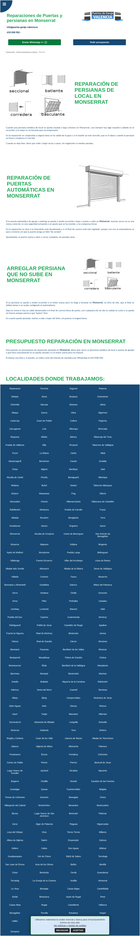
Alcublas (73, 770)
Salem (44, 840)
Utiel (103, 469)
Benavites (73, 805)
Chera (103, 797)
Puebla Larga (73, 552)
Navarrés (102, 577)
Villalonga (14, 560)
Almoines (102, 641)
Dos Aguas (73, 848)
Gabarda (44, 730)
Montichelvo (44, 805)
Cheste (44, 501)
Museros (15, 544)
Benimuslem (103, 805)
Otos (44, 832)
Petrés (44, 762)
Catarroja (14, 421)
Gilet (103, 609)
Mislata (14, 396)
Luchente (44, 609)
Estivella (103, 722)
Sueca (44, 412)
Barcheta (14, 673)
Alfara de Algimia (15, 840)
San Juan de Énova (14, 864)
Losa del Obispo (15, 832)
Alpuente (102, 770)
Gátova (102, 840)
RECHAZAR (62, 930)
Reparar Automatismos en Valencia (26, 52)
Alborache (73, 746)
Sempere (14, 931)
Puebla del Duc (15, 617)
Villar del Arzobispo (73, 560)
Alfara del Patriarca (102, 585)
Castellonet (73, 905)
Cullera (73, 421)
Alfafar (44, 437)
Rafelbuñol (15, 509)
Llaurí (15, 714)
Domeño (44, 797)
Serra (15, 593)
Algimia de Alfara (44, 746)
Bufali (15, 897)
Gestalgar (15, 789)
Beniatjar (44, 889)
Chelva (102, 657)
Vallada (14, 577)
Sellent (15, 848)
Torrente (44, 388)
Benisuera (44, 897)
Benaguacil (73, 477)
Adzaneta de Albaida (44, 722)
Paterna (103, 388)
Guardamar (102, 872)
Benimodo (73, 633)
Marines (103, 673)
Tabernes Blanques (102, 485)
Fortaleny (73, 754)
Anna (14, 601)
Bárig (44, 698)
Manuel (73, 609)
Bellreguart (102, 552)
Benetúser (44, 461)
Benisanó (14, 649)
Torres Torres (73, 832)
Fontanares (14, 754)
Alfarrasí (103, 714)
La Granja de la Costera (44, 880)
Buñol (44, 485)
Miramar (103, 649)
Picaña (44, 477)
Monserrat (15, 534)
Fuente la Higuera (15, 633)
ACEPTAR (78, 930)
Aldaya (15, 412)
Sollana (73, 544)
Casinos (44, 617)
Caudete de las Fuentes (102, 781)
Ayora (103, 526)
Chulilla (44, 781)
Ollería (103, 493)
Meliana (15, 485)
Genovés (102, 593)
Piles (44, 601)
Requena (14, 437)
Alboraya (73, 429)
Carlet (73, 453)
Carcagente (15, 429)
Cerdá (73, 872)
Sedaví (73, 485)
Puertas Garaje (10, 52)
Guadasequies (15, 856)
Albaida (14, 518)
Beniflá (102, 864)
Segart (103, 913)
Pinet (102, 897)
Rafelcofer (103, 682)
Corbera (44, 577)
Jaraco (44, 526)
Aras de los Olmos (44, 864)
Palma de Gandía (73, 657)
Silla (44, 445)
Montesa (103, 690)
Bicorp (15, 813)
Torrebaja (102, 856)
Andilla (73, 880)
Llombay (15, 609)
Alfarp (15, 698)
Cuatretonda (73, 617)
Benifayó (73, 469)
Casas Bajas (73, 889)
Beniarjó (44, 673)
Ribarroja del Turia (103, 437)
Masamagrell (15, 461)
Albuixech (44, 568)
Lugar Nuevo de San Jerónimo (44, 814)
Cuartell (73, 690)
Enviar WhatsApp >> (33, 42)
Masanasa (44, 493)
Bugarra (15, 781)
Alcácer (14, 493)
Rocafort (44, 518)
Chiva (15, 469)
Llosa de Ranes (102, 560)
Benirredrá (73, 673)
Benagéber (15, 913)
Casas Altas (15, 905)
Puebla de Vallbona (15, 445)
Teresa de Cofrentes (15, 797)
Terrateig (15, 880)
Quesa (44, 789)
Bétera (73, 437)
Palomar (103, 813)
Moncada (102, 429)
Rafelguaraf (15, 625)
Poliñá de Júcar (44, 625)
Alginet (44, 469)
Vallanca (103, 905)
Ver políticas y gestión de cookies (70, 925)
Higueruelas (102, 824)
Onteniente (102, 396)
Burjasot (73, 396)
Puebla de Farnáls (73, 509)
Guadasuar (15, 526)
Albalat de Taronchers (102, 738)
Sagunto (73, 388)
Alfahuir (102, 848)
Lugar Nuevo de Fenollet (15, 771)
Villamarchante (73, 501)
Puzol (15, 453)
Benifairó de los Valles (73, 649)
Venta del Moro (44, 690)
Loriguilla (73, 722)
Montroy (103, 617)
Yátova (14, 641)
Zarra (15, 824)
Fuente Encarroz (44, 560)
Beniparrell (15, 657)
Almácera (44, 509)
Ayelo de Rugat (73, 897)
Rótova (102, 706)
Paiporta (103, 421)
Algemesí (102, 412)
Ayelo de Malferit (15, 552)
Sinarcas (15, 730)
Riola (44, 665)
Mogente (102, 544)
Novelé (73, 781)
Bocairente (44, 552)
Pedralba (73, 601)
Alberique (102, 477)
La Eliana (44, 453)
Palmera (103, 746)
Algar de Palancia (44, 824)
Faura (73, 577)
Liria (44, 429)
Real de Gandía (44, 641)
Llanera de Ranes (73, 738)
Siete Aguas (15, 706)
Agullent (103, 625)
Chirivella (14, 404)
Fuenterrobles (73, 789)
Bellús (73, 864)
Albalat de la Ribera (73, 568)
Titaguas (73, 824)
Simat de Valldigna (103, 568)
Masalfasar (44, 657)
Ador (44, 706)
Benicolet (73, 813)
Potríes (73, 762)
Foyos (103, 509)
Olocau (73, 706)
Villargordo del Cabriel (14, 805)
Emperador (73, 840)
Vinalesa (44, 593)
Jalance (15, 746)
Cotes (15, 872)
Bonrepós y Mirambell (14, 585)
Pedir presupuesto (99, 42)
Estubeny (73, 913)
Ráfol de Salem (73, 856)
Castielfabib (102, 889)
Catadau (103, 601)
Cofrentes (103, 754)
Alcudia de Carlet (15, 477)
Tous (73, 730)
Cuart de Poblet (44, 421)
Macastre (73, 714)
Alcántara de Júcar (103, 698)
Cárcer (73, 641)
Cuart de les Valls (44, 738)
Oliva (73, 412)
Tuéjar (44, 714)
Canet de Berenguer (73, 534)
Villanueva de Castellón (102, 501)
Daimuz (73, 585)
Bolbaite (44, 682)
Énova (44, 754)
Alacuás (44, 404)
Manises (73, 404)
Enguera (73, 526)
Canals (73, 461)
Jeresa (102, 633)
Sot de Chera (44, 856)
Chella (73, 593)
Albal (102, 453)
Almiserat (102, 880)
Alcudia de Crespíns (44, 534)
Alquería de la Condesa (73, 682)
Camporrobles (73, 698)
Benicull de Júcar (102, 762)
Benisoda (44, 872)
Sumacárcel (15, 722)
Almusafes (15, 501)
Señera (102, 730)
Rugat (44, 905)
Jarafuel (44, 770)
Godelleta (44, 585)
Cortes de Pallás (15, 762)
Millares (102, 832)
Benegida (73, 797)
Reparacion (14, 388)
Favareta (44, 649)
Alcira (44, 396)
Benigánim (73, 518)
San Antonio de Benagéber (102, 535)
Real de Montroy (44, 633)
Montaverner (15, 665)
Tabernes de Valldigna (102, 445)
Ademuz (15, 690)
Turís (102, 518)
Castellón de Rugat (73, 625)
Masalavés (103, 665)
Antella (15, 682)
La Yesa (15, 889)
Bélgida (102, 789)
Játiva (103, 404)
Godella (102, 461)
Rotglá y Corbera (15, 738)
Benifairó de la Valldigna (73, 665)
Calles (44, 848)
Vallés (15, 921)
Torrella (44, 913)
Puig (73, 493)
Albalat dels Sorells (15, 568)
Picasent (73, 445)
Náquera (44, 544)
